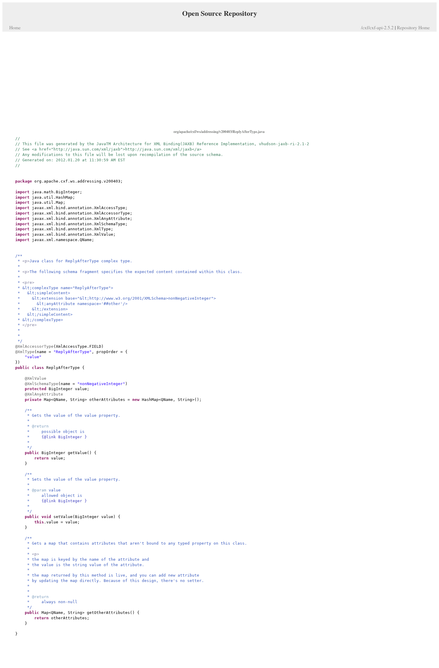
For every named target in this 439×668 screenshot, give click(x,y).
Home (15, 27)
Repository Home (413, 27)
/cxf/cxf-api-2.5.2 (377, 27)
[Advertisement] (219, 80)
